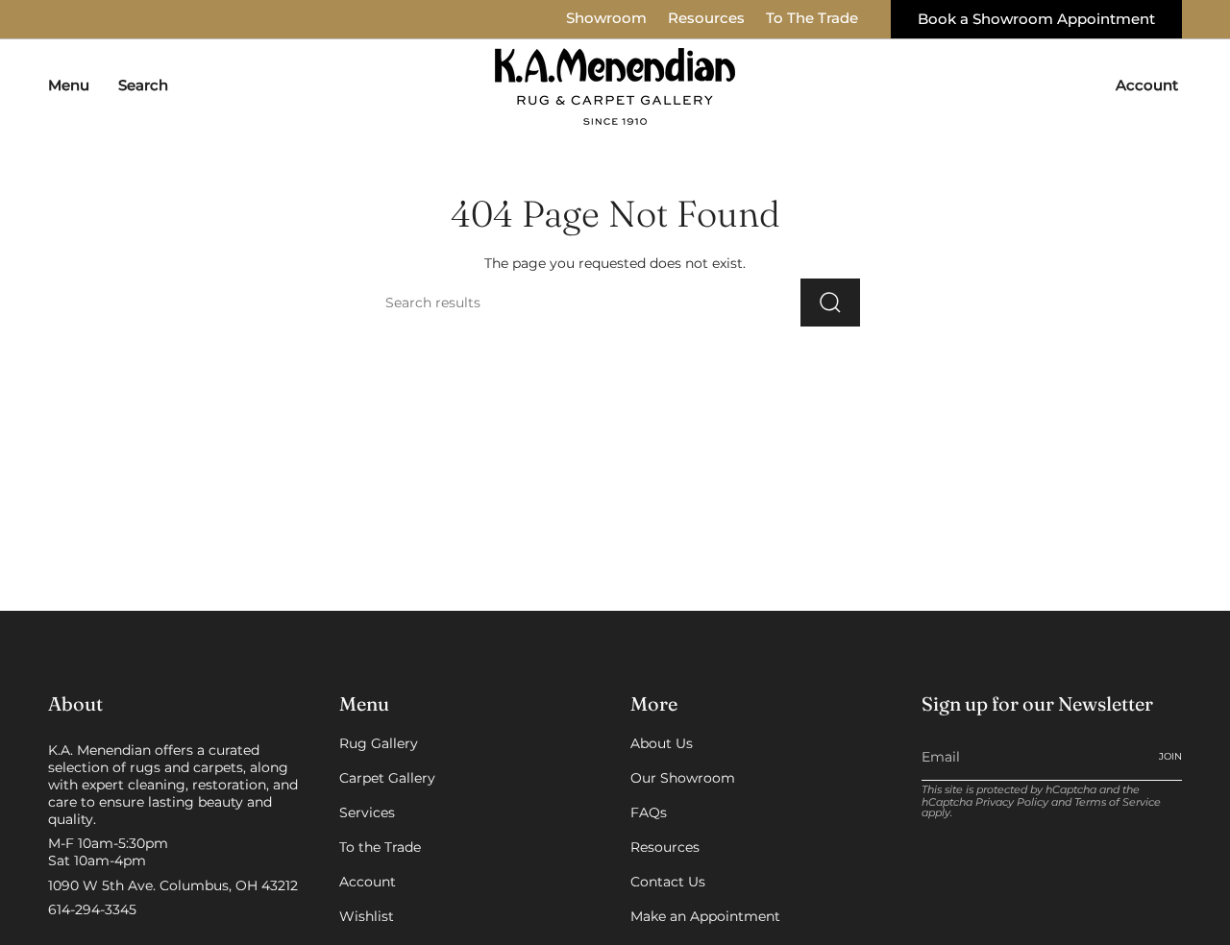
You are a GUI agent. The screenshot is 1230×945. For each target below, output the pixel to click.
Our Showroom (682, 778)
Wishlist (366, 916)
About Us (661, 743)
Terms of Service (1117, 802)
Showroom (606, 18)
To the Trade (380, 847)
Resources (706, 18)
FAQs (648, 812)
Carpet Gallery (387, 778)
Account (367, 881)
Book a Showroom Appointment (1036, 19)
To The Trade (812, 18)
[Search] (830, 303)
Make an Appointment (705, 916)
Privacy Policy (1011, 802)
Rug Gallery (378, 743)
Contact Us (667, 881)
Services (367, 812)
